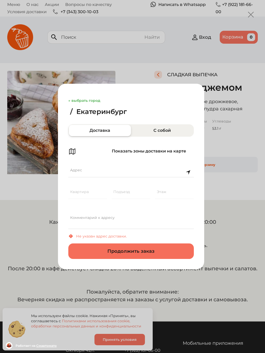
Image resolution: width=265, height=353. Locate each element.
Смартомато (46, 346)
